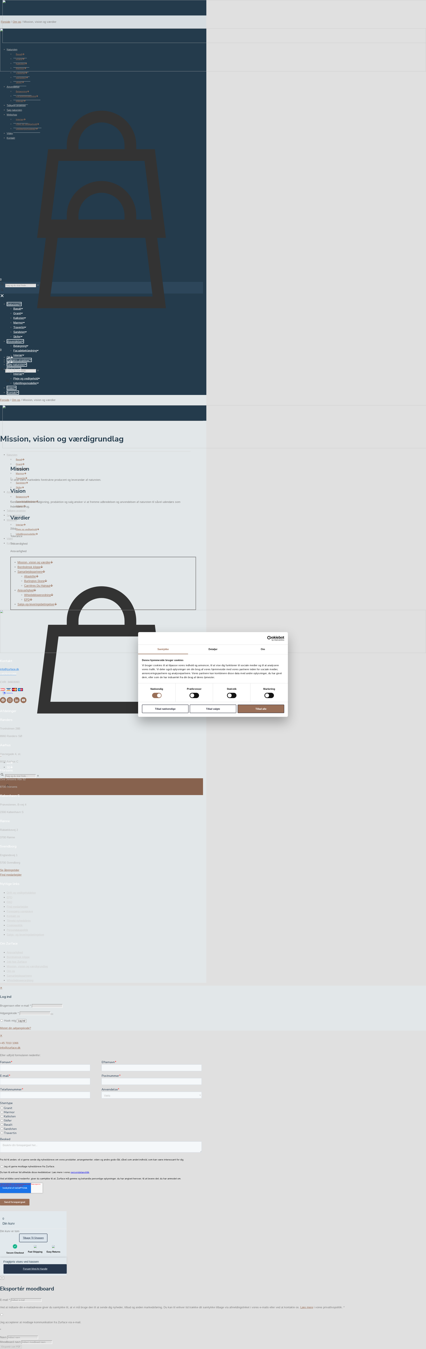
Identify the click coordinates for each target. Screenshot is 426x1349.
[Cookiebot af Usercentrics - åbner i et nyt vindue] (269, 638)
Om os (17, 21)
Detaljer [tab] (213, 649)
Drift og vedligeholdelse (21, 892)
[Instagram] (10, 702)
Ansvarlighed (15, 952)
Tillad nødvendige (165, 708)
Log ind (21, 1021)
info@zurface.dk (10, 1047)
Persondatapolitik (17, 930)
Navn (3, 1337)
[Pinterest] (23, 702)
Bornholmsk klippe (18, 957)
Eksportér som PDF (10, 1347)
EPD (9, 897)
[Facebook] (3, 702)
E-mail (5, 1299)
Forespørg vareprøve (20, 911)
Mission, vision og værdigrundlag (27, 966)
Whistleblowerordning (20, 980)
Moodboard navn (10, 1342)
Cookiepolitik (15, 925)
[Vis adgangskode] (51, 1014)
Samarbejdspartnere (19, 975)
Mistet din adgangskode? (15, 1028)
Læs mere (306, 1307)
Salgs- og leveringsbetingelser (25, 934)
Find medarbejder (17, 906)
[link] (38, 370)
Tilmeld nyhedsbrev (19, 920)
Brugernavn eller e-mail (15, 1005)
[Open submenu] (51, 562)
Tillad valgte (213, 708)
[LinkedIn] (17, 702)
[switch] (194, 695)
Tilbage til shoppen (33, 1237)
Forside (5, 21)
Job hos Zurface (17, 961)
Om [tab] (263, 649)
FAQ (9, 902)
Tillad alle (260, 708)
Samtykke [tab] (163, 649)
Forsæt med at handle (35, 1268)
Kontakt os (13, 916)
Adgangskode (9, 1013)
